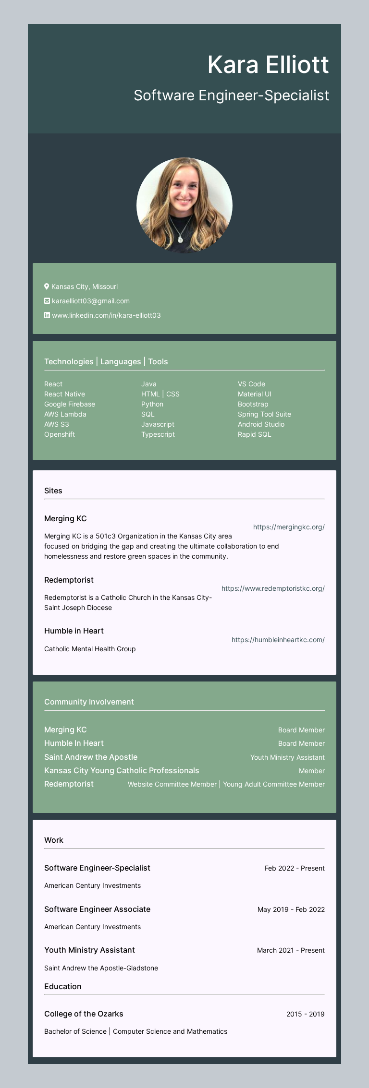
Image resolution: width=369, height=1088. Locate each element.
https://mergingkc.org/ (289, 527)
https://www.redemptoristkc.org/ (273, 588)
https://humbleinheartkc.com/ (278, 639)
